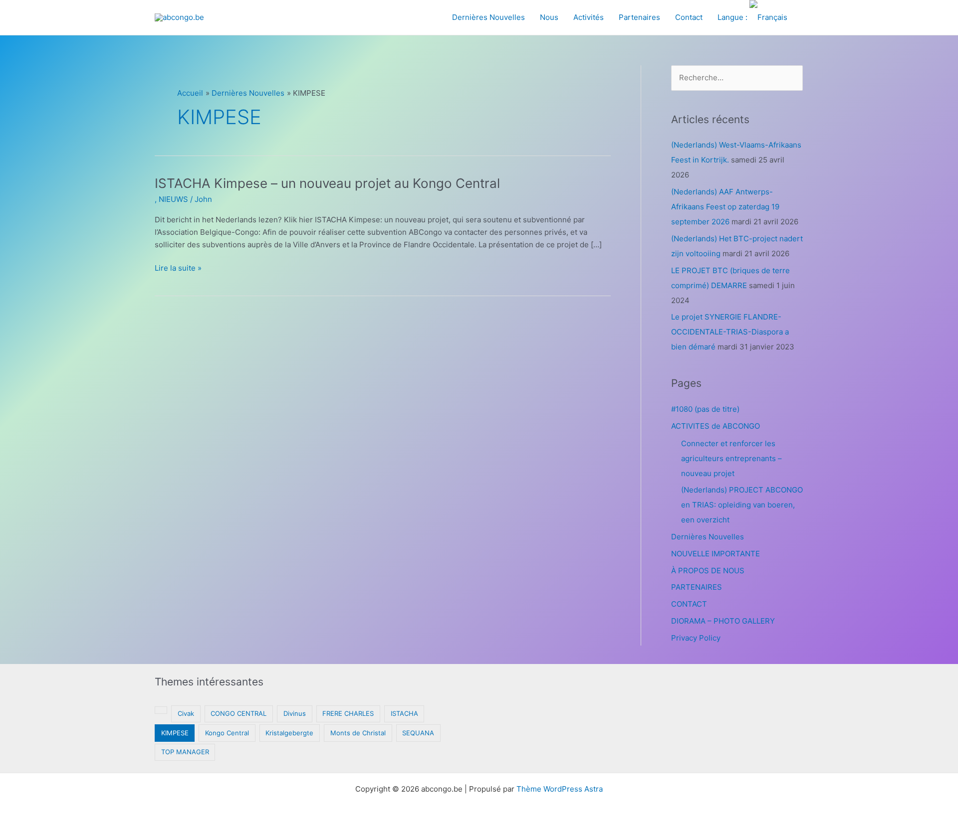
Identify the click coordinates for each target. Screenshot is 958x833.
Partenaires (639, 17)
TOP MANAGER (185, 752)
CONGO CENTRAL (238, 713)
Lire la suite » (178, 269)
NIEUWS (173, 199)
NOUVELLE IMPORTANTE (715, 553)
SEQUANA (418, 733)
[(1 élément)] (161, 710)
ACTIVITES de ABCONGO (715, 426)
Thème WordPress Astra (559, 789)
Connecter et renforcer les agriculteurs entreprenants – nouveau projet (731, 458)
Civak (186, 713)
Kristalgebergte (289, 733)
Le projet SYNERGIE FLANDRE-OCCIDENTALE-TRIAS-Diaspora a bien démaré (730, 331)
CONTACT (689, 604)
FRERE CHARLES (348, 713)
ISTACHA (404, 713)
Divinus (294, 713)
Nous (549, 17)
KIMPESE (175, 733)
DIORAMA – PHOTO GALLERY (723, 621)
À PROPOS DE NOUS (707, 570)
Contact (689, 17)
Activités (588, 17)
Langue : (733, 17)
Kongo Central (227, 733)
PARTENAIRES (696, 587)
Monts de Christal (358, 733)
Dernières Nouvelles (488, 17)
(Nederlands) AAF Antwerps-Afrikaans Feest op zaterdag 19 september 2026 (725, 206)
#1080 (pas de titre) (705, 409)
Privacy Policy (695, 638)
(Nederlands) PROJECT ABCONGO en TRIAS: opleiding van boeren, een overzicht (742, 504)
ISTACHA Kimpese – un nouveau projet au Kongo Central (327, 183)
